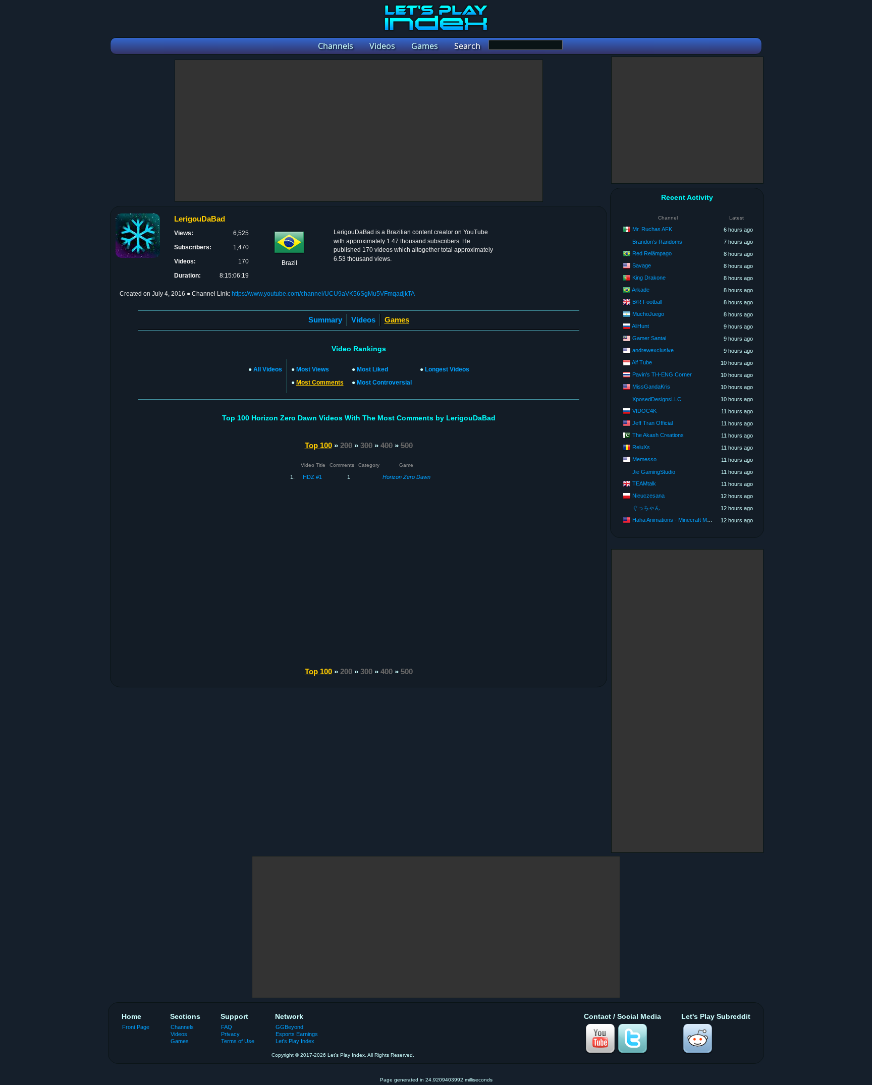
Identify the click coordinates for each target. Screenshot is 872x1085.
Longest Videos (447, 369)
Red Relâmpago (652, 253)
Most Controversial (384, 382)
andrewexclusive (653, 350)
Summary (325, 319)
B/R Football (647, 302)
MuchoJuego (648, 314)
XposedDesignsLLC (656, 399)
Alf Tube (642, 362)
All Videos (267, 369)
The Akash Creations (658, 435)
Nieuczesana (648, 496)
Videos (363, 319)
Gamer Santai (649, 338)
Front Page (135, 1027)
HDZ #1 (312, 477)
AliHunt (640, 326)
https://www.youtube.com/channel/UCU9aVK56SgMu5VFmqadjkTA (323, 293)
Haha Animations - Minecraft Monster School (686, 520)
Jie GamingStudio (653, 472)
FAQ (226, 1027)
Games (180, 1041)
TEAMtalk (644, 483)
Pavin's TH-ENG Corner (662, 374)
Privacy (230, 1034)
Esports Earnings (297, 1034)
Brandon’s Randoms (657, 242)
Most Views (312, 369)
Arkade (640, 290)
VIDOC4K (644, 411)
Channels (182, 1027)
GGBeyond (289, 1027)
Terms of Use (237, 1041)
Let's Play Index (295, 1041)
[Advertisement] (358, 130)
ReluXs (641, 447)
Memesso (644, 459)
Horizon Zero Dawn (406, 477)
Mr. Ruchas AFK (652, 229)
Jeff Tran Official (652, 423)
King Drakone (649, 278)
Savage (641, 265)
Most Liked (372, 369)
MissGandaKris (651, 387)
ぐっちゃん (646, 508)
